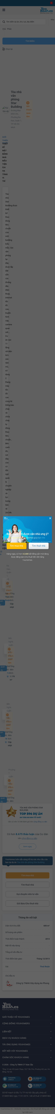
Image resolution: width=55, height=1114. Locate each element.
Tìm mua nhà (16, 545)
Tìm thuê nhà (38, 545)
